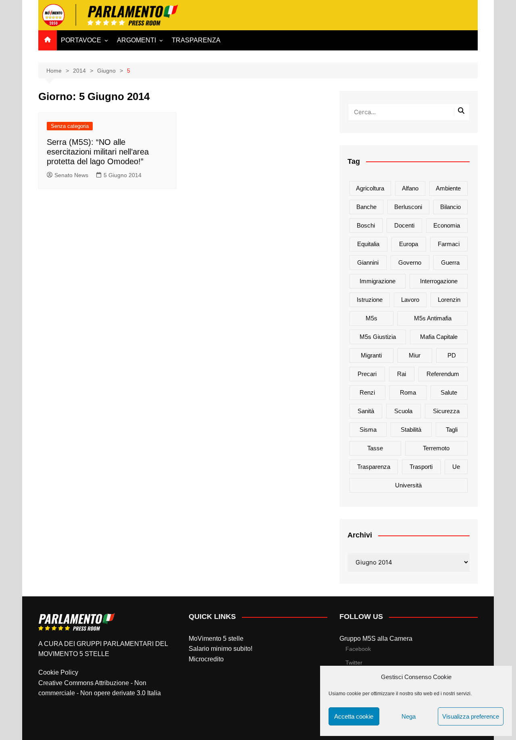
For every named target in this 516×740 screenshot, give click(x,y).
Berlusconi (408, 206)
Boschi (366, 225)
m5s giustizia (378, 336)
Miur (414, 355)
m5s (371, 318)
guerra (450, 262)
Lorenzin (449, 299)
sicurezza (446, 411)
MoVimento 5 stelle (216, 638)
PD (451, 355)
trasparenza (373, 466)
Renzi (367, 392)
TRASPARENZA (196, 40)
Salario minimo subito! (220, 648)
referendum (443, 373)
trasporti (421, 466)
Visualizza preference (470, 716)
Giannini (368, 262)
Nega (409, 716)
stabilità (411, 429)
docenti (404, 225)
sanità (366, 411)
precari (367, 373)
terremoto (436, 448)
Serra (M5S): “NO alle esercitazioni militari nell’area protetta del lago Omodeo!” (98, 152)
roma (408, 392)
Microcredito (206, 659)
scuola (403, 411)
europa (408, 243)
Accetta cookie (353, 716)
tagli (452, 429)
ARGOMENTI (136, 40)
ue (456, 466)
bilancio (450, 206)
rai (401, 373)
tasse (375, 448)
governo (409, 262)
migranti (371, 355)
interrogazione (439, 281)
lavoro (410, 299)
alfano (410, 188)
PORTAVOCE (81, 40)
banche (366, 206)
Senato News (71, 175)
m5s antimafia (433, 318)
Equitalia (368, 243)
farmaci (449, 243)
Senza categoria (70, 126)
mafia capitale (439, 336)
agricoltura (370, 188)
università (408, 485)
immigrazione (377, 281)
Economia (446, 225)
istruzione (370, 299)
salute (449, 392)
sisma (368, 429)
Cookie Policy (58, 672)
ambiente (448, 188)
